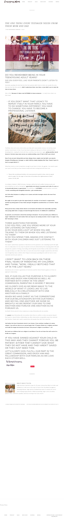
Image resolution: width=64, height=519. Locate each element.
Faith (7, 29)
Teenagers (17, 29)
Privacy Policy (3, 505)
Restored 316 (54, 516)
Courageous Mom (12, 2)
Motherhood (12, 29)
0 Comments (32, 373)
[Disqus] (32, 429)
